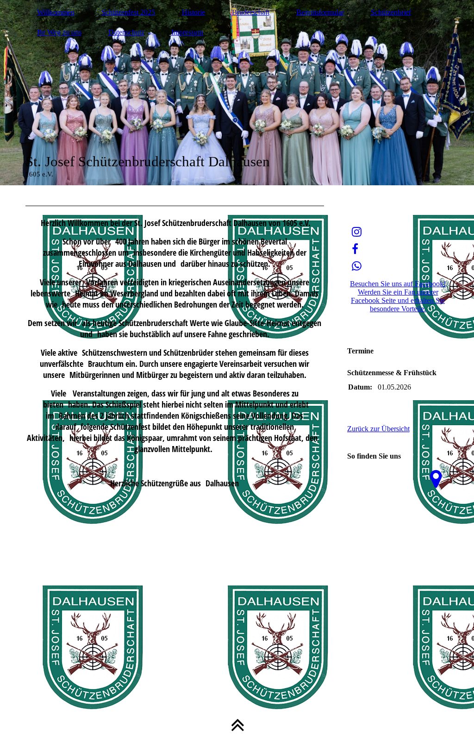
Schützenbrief (391, 12)
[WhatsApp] (357, 266)
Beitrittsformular (320, 12)
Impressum (187, 32)
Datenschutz (126, 32)
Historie (193, 12)
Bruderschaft (250, 12)
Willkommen (56, 12)
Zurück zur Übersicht (378, 429)
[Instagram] (357, 232)
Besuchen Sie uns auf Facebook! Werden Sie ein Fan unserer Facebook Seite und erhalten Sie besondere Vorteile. (398, 296)
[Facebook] (355, 249)
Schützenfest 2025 (128, 12)
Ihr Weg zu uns (59, 32)
